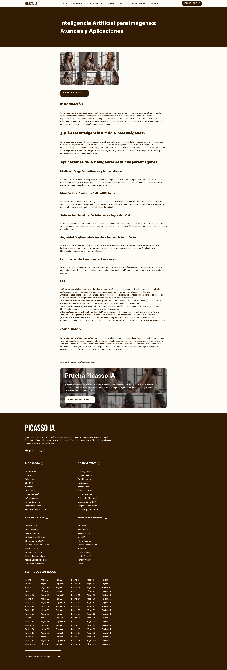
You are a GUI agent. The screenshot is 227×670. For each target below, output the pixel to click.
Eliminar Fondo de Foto (35, 556)
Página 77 (91, 625)
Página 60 (106, 614)
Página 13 (29, 587)
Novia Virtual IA (84, 560)
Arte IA (63, 3)
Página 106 (76, 644)
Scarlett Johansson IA (87, 544)
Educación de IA (85, 494)
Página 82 (75, 629)
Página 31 (29, 599)
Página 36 (106, 599)
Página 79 (29, 629)
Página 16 (75, 587)
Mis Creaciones (31, 529)
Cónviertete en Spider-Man (37, 544)
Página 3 (59, 580)
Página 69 (60, 621)
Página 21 (60, 591)
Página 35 (91, 599)
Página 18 (106, 587)
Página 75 (60, 625)
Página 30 (106, 595)
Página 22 (75, 591)
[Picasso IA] (31, 3)
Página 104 (45, 644)
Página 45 (60, 606)
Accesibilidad (83, 487)
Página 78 (106, 625)
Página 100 (76, 640)
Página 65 (91, 618)
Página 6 (106, 580)
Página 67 (29, 621)
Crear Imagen (31, 526)
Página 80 (44, 629)
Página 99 (60, 640)
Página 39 (60, 602)
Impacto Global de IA (87, 502)
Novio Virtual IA (84, 556)
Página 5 (90, 580)
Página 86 (44, 633)
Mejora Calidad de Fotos (36, 560)
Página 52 (75, 610)
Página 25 (29, 595)
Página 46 (75, 606)
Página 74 (44, 625)
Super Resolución (95, 3)
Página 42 (106, 602)
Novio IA (124, 3)
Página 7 (29, 583)
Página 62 (44, 618)
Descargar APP (84, 471)
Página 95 (91, 637)
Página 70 (75, 621)
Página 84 (106, 629)
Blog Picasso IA (84, 479)
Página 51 (60, 610)
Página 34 (75, 599)
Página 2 (44, 580)
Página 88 (75, 633)
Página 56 (44, 614)
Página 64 (75, 618)
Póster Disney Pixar (33, 552)
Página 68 (44, 621)
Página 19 (29, 591)
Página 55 (29, 614)
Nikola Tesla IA (84, 541)
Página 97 (29, 640)
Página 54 (106, 610)
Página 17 (91, 587)
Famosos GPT (138, 3)
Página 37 (29, 602)
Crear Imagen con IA (78, 399)
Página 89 (91, 633)
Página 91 (29, 637)
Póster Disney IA (32, 502)
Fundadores (83, 483)
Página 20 (44, 591)
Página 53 (91, 610)
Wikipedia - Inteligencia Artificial (81, 362)
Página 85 (29, 633)
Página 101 (91, 640)
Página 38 (44, 602)
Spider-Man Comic (33, 506)
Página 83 (91, 629)
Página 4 (75, 580)
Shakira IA (82, 548)
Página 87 (60, 633)
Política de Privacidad (87, 498)
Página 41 (91, 602)
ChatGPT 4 (77, 3)
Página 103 (30, 644)
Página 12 (106, 583)
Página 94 (75, 637)
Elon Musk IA (83, 529)
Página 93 (60, 637)
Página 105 (60, 644)
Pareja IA (81, 563)
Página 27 (60, 595)
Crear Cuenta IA (32, 533)
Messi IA (81, 537)
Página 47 (91, 606)
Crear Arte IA (190, 3)
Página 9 (59, 583)
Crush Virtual (30, 490)
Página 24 (106, 591)
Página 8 (44, 583)
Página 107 (91, 644)
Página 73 (29, 625)
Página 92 (44, 637)
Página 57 (60, 614)
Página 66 (106, 618)
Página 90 (106, 633)
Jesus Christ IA (84, 533)
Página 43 (29, 606)
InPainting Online (32, 498)
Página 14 (44, 587)
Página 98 (44, 640)
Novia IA (111, 3)
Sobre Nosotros (85, 490)
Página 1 (28, 580)
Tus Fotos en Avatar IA (35, 563)
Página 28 (75, 595)
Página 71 (91, 621)
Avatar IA (154, 3)
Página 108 (107, 644)
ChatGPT (29, 483)
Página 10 (75, 583)
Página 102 (106, 640)
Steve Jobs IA (84, 552)
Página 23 (91, 591)
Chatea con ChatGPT (34, 541)
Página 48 (106, 606)
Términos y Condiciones (88, 509)
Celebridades (30, 479)
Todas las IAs (31, 471)
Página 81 (60, 629)
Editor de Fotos (32, 548)
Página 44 (45, 606)
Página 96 (106, 637)
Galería (28, 475)
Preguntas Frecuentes (87, 506)
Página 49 (29, 610)
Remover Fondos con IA (35, 509)
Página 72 (106, 621)
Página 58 (75, 614)
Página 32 (44, 599)
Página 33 (60, 599)
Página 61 (29, 618)
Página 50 (44, 610)
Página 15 (60, 587)
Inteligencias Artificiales (35, 537)
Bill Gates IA (83, 526)
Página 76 (75, 625)
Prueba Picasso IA (72, 93)
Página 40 (75, 602)
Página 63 (60, 618)
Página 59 (91, 614)
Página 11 (91, 583)
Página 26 (44, 595)
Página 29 (91, 595)
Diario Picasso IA (85, 475)
